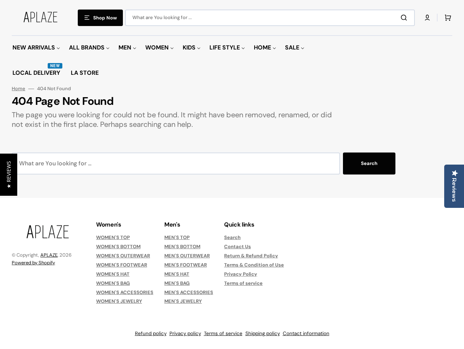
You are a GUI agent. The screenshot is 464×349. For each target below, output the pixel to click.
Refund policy (151, 333)
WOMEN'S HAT (112, 274)
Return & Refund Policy (251, 256)
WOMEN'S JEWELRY (119, 301)
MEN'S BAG (177, 283)
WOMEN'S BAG (113, 283)
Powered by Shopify (33, 263)
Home (18, 89)
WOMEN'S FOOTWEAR (121, 265)
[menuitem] (36, 47)
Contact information (306, 333)
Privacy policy (185, 333)
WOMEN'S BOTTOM (118, 246)
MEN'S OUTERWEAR (187, 256)
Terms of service (243, 283)
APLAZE (49, 255)
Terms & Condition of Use (254, 265)
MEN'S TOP (177, 237)
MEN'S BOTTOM (182, 246)
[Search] (405, 18)
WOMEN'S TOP (113, 237)
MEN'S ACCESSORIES (188, 292)
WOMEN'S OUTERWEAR (123, 256)
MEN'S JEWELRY (183, 301)
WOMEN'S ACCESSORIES (124, 292)
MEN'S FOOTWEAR (185, 265)
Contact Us (237, 246)
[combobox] (270, 18)
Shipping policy (262, 333)
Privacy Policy (240, 274)
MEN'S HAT (176, 274)
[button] (427, 18)
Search (369, 163)
